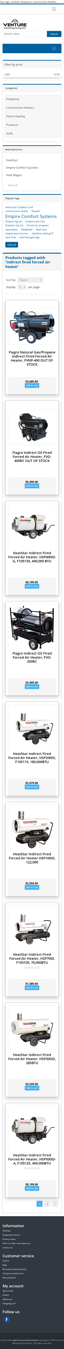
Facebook (6, 1319)
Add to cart (32, 385)
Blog (5, 1265)
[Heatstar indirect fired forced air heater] (32, 828)
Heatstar (27, 229)
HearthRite (11, 229)
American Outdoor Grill (19, 207)
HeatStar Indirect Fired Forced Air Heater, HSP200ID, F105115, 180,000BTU (32, 757)
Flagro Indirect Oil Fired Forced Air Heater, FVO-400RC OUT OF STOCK (32, 456)
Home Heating (15, 116)
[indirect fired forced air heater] (32, 728)
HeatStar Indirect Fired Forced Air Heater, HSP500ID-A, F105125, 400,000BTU (32, 1159)
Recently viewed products (15, 1269)
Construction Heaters (20, 107)
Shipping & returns (11, 1234)
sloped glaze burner (16, 233)
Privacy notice (9, 1239)
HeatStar (12, 160)
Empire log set (13, 221)
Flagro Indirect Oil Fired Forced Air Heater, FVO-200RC (32, 657)
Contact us (8, 1247)
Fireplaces (12, 99)
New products (9, 1277)
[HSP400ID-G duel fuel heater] (32, 527)
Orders (6, 1295)
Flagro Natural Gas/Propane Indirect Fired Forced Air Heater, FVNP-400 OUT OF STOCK (32, 358)
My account (8, 1290)
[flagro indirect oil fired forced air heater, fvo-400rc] (32, 427)
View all (12, 185)
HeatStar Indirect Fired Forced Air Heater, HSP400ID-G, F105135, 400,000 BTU (32, 557)
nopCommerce (19, 1340)
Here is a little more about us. (17, 1243)
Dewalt (36, 211)
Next (55, 1204)
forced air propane (38, 225)
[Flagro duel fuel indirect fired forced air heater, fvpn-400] (32, 326)
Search (54, 34)
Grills (9, 133)
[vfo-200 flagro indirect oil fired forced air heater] (32, 627)
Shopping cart (9, 1303)
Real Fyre (41, 229)
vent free (10, 237)
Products (12, 125)
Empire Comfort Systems (22, 167)
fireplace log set (14, 225)
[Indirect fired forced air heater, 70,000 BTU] (32, 928)
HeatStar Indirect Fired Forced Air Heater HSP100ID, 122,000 (32, 858)
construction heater (16, 211)
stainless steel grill (42, 233)
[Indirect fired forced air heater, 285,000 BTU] (32, 1029)
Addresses (8, 1299)
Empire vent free (35, 221)
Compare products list (13, 1273)
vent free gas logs (29, 237)
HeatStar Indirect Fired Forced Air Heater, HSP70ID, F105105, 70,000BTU (32, 958)
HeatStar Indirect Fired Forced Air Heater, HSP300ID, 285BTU (32, 1058)
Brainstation (33, 1340)
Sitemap (6, 1230)
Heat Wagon (14, 175)
